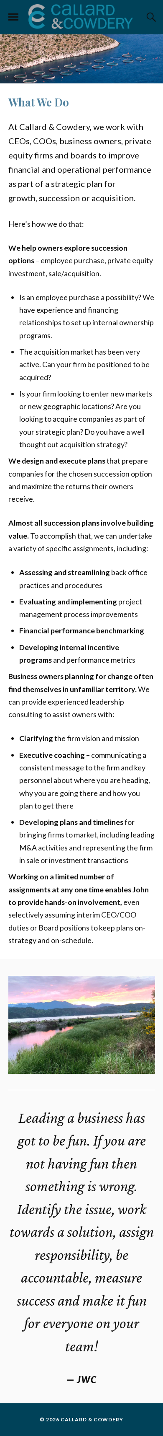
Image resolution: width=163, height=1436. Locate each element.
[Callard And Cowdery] (81, 16)
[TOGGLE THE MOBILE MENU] (13, 17)
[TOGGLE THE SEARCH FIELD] (150, 17)
